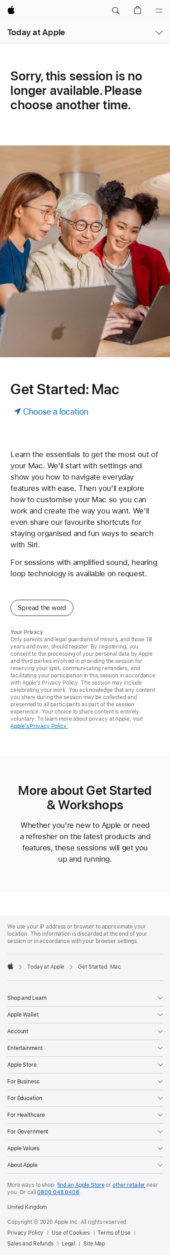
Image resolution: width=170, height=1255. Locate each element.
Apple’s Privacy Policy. (39, 726)
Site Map (94, 1244)
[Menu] (159, 11)
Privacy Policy (25, 1233)
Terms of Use (114, 1233)
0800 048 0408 (58, 1192)
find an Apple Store (81, 1185)
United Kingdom (27, 1207)
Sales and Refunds (30, 1244)
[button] (115, 11)
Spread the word (42, 607)
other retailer (128, 1185)
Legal (68, 1244)
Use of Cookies (70, 1233)
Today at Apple (36, 32)
